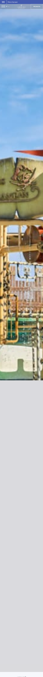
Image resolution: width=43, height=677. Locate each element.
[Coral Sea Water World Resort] (21, 7)
